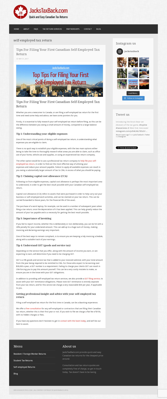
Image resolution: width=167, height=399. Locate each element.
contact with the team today (73, 321)
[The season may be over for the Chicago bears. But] (144, 73)
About (26, 29)
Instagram (122, 132)
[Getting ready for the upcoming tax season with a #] (122, 73)
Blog (98, 29)
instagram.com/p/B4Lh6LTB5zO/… (131, 126)
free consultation (33, 308)
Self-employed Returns (24, 367)
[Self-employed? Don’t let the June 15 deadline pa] (133, 84)
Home (16, 29)
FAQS (36, 29)
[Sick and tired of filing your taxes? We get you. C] (122, 62)
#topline (143, 120)
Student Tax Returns (23, 360)
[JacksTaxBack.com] (41, 18)
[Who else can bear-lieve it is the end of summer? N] (122, 84)
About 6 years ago (122, 130)
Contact (88, 29)
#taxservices (121, 123)
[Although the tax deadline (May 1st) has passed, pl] (144, 84)
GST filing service (92, 278)
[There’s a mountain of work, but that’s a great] (133, 73)
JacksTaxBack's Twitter (141, 130)
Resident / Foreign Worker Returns (30, 354)
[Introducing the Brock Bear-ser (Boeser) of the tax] (133, 62)
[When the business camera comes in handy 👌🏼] (144, 62)
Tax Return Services (52, 29)
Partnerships (72, 29)
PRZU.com (28, 390)
